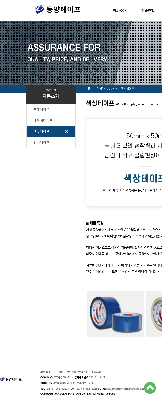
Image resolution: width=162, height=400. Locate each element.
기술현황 (148, 10)
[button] (95, 371)
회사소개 (119, 10)
